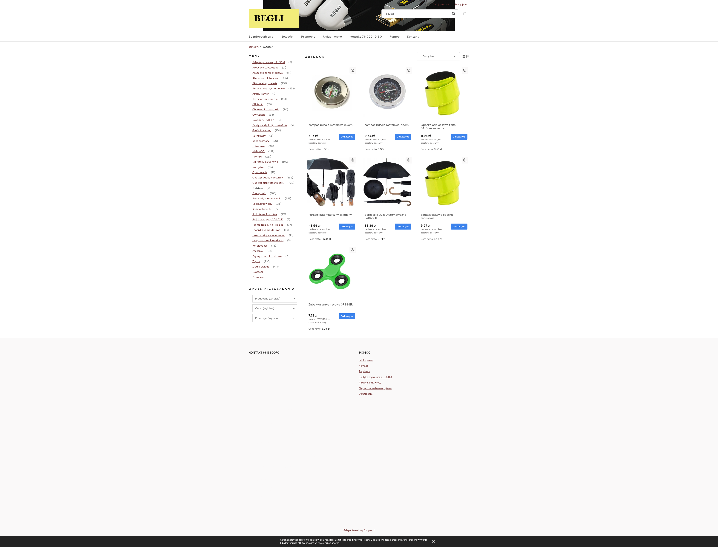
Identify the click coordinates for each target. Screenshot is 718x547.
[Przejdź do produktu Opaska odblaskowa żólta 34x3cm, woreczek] (443, 94)
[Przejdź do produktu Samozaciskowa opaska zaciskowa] (443, 184)
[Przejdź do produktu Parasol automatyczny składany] (331, 184)
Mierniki (257, 156)
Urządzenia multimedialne (267, 240)
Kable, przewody (262, 203)
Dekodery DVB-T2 (263, 120)
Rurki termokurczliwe (264, 214)
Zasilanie (257, 251)
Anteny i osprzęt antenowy (268, 88)
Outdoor (257, 188)
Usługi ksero (366, 393)
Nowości (257, 272)
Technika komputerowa (266, 230)
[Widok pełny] (467, 56)
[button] (352, 70)
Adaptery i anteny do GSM (268, 62)
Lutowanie (258, 146)
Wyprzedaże (260, 245)
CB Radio (257, 104)
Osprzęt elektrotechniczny (268, 182)
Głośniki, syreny (261, 130)
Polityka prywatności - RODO (375, 377)
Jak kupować (366, 360)
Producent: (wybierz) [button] (267, 298)
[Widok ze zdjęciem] (464, 56)
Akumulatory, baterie (264, 83)
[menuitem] (265, 36)
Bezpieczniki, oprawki (264, 99)
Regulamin (364, 371)
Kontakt (363, 365)
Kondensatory (260, 141)
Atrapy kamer (260, 93)
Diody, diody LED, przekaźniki (269, 125)
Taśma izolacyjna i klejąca (267, 224)
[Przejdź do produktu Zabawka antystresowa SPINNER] (331, 273)
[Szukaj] (453, 13)
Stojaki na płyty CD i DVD (267, 219)
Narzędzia (258, 167)
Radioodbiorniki (261, 209)
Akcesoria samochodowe (267, 72)
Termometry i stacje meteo (268, 235)
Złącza (256, 261)
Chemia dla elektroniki (265, 109)
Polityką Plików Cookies (366, 539)
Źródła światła (260, 266)
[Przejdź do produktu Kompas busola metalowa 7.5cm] (387, 94)
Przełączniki (259, 193)
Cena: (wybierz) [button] (264, 308)
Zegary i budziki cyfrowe (267, 256)
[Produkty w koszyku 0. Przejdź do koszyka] (465, 13)
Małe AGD (258, 151)
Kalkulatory (259, 135)
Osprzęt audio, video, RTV (267, 177)
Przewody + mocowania (266, 198)
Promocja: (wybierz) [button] (267, 318)
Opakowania (259, 172)
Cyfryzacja (258, 114)
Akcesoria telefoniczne (265, 78)
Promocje (258, 277)
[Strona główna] (274, 18)
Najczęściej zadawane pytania (375, 388)
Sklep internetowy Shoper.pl (359, 530)
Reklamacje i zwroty (370, 382)
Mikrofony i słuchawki (265, 162)
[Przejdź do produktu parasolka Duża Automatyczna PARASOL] (387, 184)
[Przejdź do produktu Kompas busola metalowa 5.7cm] (331, 94)
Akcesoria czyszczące (265, 67)
